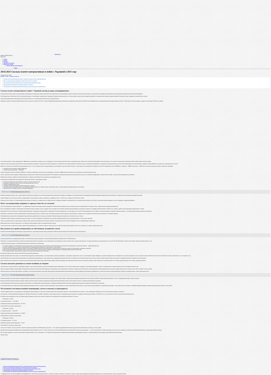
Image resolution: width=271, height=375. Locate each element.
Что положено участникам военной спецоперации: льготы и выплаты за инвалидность (24, 86)
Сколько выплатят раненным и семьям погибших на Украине (18, 84)
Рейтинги (5, 61)
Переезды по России (8, 64)
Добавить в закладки (14, 76)
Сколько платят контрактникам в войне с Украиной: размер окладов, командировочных (24, 78)
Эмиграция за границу (8, 63)
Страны (5, 60)
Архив (6, 76)
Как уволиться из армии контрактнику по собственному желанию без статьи (22, 82)
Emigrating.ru (58, 54)
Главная (5, 59)
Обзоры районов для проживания (14, 65)
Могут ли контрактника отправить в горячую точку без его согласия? (20, 80)
